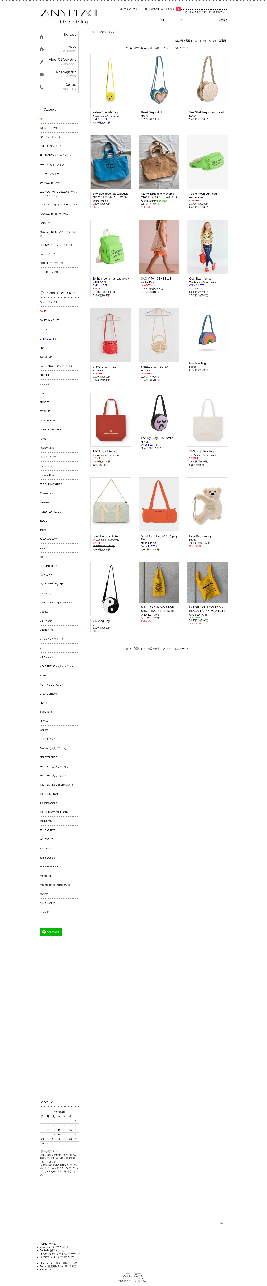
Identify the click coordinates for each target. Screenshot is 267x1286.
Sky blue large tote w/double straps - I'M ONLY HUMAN (110, 195)
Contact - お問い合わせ (52, 1250)
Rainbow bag (197, 363)
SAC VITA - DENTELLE (156, 278)
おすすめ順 (200, 40)
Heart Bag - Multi (151, 112)
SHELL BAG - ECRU (154, 366)
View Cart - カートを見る (163, 9)
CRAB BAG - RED (105, 366)
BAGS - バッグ (107, 32)
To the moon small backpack (111, 278)
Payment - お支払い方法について (57, 1257)
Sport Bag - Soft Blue (106, 536)
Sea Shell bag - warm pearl (206, 112)
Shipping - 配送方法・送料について (58, 1263)
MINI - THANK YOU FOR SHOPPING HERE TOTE (157, 609)
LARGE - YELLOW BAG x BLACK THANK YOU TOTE (207, 609)
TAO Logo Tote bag (105, 451)
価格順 (212, 40)
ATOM (49, 1269)
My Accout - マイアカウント (54, 1247)
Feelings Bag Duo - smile (157, 438)
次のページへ (182, 48)
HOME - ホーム (48, 1243)
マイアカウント (132, 9)
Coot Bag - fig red (200, 278)
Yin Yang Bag (101, 621)
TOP (92, 32)
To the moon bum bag (203, 193)
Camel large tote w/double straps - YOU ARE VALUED (159, 195)
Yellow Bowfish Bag (105, 112)
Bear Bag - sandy (200, 536)
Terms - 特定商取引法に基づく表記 (58, 1266)
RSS (42, 1269)
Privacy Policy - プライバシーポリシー (60, 1253)
